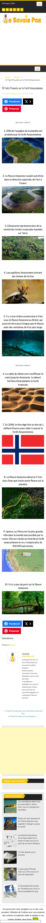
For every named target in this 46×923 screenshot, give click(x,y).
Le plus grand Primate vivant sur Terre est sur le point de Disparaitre (28, 872)
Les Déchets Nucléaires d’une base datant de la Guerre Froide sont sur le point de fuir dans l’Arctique (29, 839)
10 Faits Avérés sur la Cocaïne (27, 853)
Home (7, 77)
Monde (17, 77)
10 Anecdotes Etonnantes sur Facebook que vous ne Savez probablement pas (28, 888)
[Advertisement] (23, 45)
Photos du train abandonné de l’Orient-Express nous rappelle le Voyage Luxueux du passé (29, 822)
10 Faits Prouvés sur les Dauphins (23, 716)
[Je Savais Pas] (22, 19)
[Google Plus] (14, 9)
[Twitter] (18, 9)
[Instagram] (7, 9)
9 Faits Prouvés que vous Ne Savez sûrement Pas (23, 712)
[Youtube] (10, 9)
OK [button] (35, 919)
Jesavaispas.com (14, 94)
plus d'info (27, 919)
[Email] (3, 9)
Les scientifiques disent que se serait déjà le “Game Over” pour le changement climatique (29, 805)
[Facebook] (21, 9)
